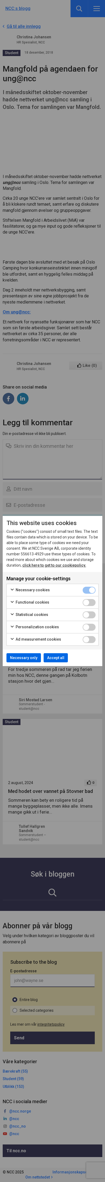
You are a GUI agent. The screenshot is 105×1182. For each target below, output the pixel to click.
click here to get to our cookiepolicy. (54, 565)
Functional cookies (32, 602)
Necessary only (23, 658)
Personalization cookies (37, 627)
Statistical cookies (31, 614)
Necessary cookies (32, 590)
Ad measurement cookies (38, 639)
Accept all (55, 658)
